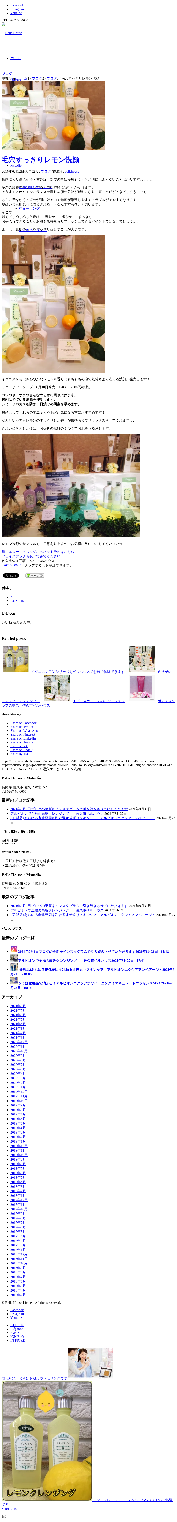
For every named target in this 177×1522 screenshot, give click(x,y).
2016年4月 (18, 1290)
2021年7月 (18, 1010)
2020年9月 (18, 1055)
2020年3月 (18, 1078)
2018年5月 (18, 1177)
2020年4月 (18, 1074)
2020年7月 (18, 1064)
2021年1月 (18, 1037)
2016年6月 (18, 1281)
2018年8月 (18, 1164)
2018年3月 (18, 1186)
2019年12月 (19, 1092)
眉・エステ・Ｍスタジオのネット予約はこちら (38, 552)
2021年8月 (18, 1006)
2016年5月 (18, 1286)
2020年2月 (18, 1083)
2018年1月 (18, 1195)
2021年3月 (18, 1028)
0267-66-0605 (11, 565)
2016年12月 (19, 1254)
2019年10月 (19, 1101)
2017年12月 (19, 1200)
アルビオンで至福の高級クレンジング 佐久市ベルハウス (57, 813)
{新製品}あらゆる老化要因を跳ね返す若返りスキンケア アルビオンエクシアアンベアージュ (82, 818)
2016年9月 (18, 1268)
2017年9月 (18, 1213)
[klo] (53, 148)
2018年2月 (18, 1191)
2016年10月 (19, 1263)
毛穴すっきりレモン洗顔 (40, 160)
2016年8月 (18, 1272)
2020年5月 (18, 1069)
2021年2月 (18, 1033)
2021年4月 (18, 1024)
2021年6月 (18, 1015)
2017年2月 (18, 1245)
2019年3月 (18, 1132)
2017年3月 (18, 1241)
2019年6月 (18, 1119)
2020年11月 (19, 1046)
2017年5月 (18, 1232)
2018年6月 (18, 1173)
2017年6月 (18, 1227)
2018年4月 (18, 1182)
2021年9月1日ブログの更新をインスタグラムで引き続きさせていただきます (69, 809)
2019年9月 (18, 1105)
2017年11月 (19, 1204)
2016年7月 (18, 1277)
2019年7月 (18, 1114)
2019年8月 (18, 1110)
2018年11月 (19, 1150)
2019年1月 (18, 1141)
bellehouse (72, 171)
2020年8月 (18, 1060)
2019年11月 (19, 1096)
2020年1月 (18, 1087)
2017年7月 (18, 1222)
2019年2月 (18, 1137)
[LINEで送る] (34, 575)
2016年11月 (19, 1259)
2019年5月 (18, 1123)
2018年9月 (18, 1159)
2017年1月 (18, 1250)
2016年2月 (18, 1295)
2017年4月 (18, 1236)
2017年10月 (19, 1209)
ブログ (7, 74)
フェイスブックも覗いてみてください (31, 556)
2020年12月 (19, 1042)
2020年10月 (19, 1051)
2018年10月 (19, 1155)
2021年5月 (18, 1019)
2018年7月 (18, 1168)
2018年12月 (19, 1146)
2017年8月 (18, 1218)
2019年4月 (18, 1128)
